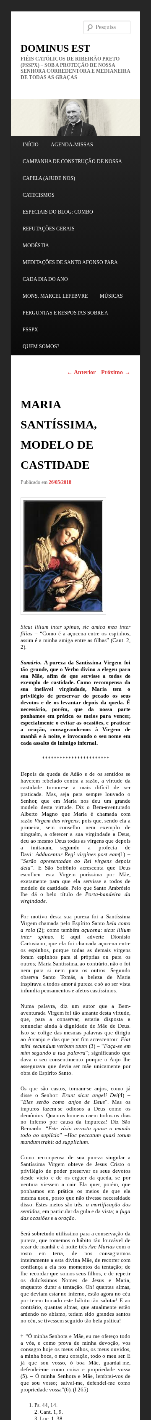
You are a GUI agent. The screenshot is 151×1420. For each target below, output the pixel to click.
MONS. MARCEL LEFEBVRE (55, 296)
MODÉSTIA (36, 246)
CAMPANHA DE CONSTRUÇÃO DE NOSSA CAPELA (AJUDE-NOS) (72, 170)
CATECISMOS (39, 195)
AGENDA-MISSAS (72, 145)
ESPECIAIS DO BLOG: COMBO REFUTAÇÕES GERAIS (58, 220)
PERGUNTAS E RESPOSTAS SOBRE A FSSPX (65, 321)
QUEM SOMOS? (41, 346)
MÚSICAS (111, 296)
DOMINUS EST (55, 48)
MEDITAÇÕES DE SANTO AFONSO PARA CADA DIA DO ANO (70, 270)
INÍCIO (31, 145)
